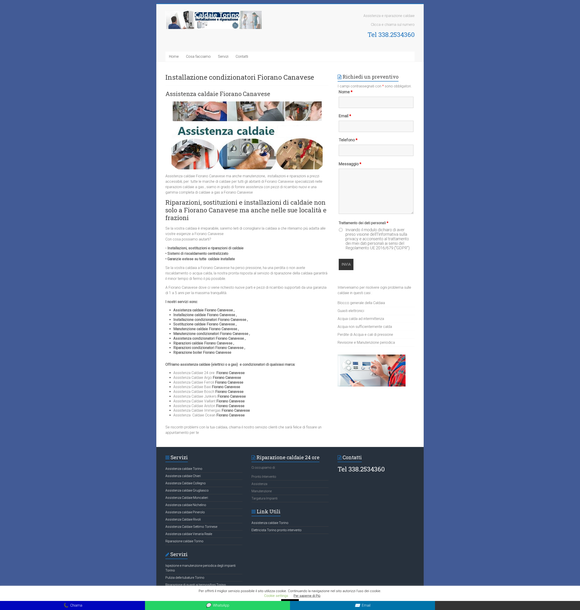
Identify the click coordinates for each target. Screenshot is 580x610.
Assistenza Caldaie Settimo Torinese (191, 526)
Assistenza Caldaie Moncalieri (186, 498)
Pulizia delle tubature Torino (184, 577)
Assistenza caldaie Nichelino (185, 505)
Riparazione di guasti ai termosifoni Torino (195, 585)
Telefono (348, 139)
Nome (346, 91)
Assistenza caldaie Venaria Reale (188, 534)
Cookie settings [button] (276, 596)
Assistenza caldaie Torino (183, 469)
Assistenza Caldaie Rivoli (183, 519)
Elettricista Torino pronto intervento (276, 530)
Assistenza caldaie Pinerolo (185, 512)
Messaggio (350, 163)
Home (174, 56)
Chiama (72, 605)
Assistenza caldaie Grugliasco (187, 490)
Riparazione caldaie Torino (184, 541)
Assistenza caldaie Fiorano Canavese (217, 94)
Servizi (223, 56)
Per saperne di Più (307, 596)
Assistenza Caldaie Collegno (185, 483)
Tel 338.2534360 (391, 34)
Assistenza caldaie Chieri (183, 476)
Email (345, 115)
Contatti (242, 56)
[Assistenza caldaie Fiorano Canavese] (247, 103)
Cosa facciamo (198, 56)
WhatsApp (217, 605)
